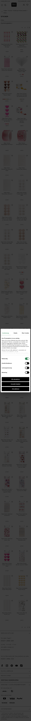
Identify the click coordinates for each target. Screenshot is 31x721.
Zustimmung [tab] (5, 333)
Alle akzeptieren (15, 379)
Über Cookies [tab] (25, 333)
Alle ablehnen (15, 389)
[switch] (27, 363)
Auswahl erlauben (15, 384)
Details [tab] (15, 333)
